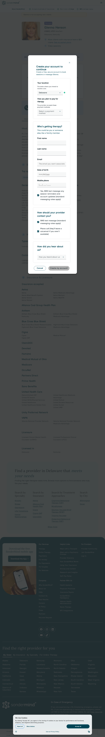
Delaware (43, 93)
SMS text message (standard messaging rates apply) (53, 221)
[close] (69, 62)
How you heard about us (49, 257)
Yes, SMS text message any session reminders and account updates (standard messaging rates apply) (52, 195)
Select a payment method (46, 112)
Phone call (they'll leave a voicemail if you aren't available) (51, 231)
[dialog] (52, 165)
